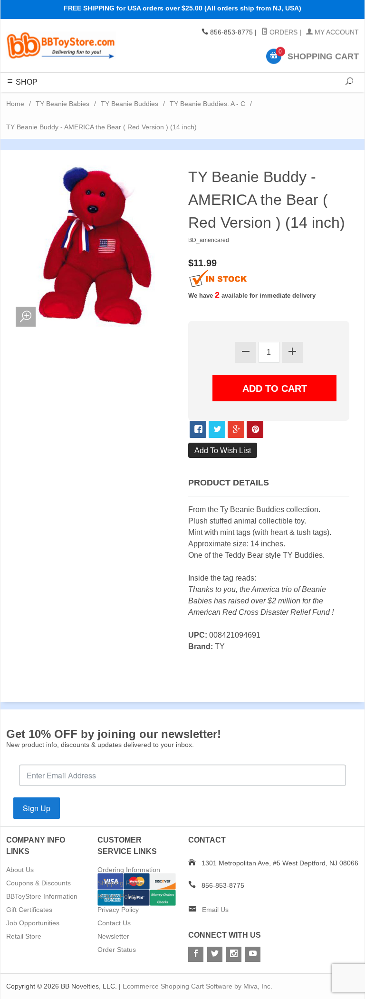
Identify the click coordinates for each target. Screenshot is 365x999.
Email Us (215, 909)
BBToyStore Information (41, 896)
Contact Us (114, 923)
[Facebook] (195, 954)
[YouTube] (252, 954)
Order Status (116, 949)
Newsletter (113, 936)
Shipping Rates (120, 883)
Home (15, 103)
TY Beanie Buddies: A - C (207, 103)
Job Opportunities (32, 923)
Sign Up (36, 808)
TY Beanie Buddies (129, 103)
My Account (336, 32)
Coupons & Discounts (38, 883)
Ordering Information (128, 869)
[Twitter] (214, 954)
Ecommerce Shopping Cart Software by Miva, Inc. (197, 986)
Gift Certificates (29, 909)
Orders (283, 32)
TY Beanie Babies (62, 103)
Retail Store (23, 936)
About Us (20, 869)
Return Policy (117, 896)
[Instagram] (233, 954)
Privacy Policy (118, 909)
